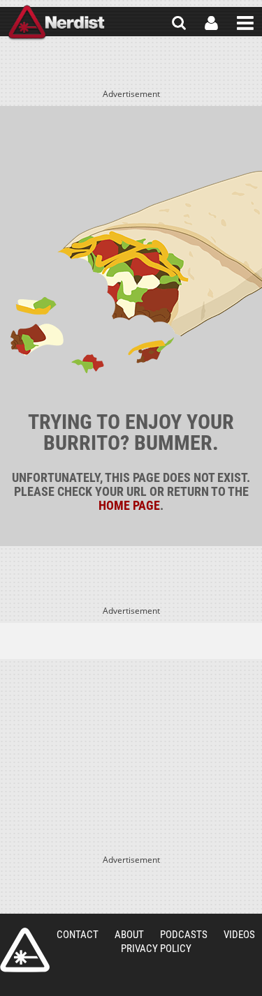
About (129, 934)
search (179, 23)
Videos (239, 934)
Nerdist (56, 23)
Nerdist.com (25, 950)
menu (245, 23)
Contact (78, 934)
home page (129, 505)
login (211, 23)
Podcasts (184, 934)
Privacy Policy (156, 948)
